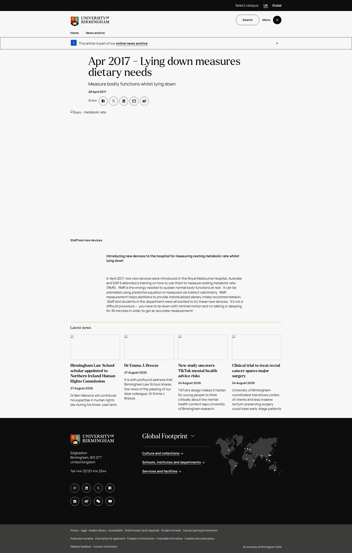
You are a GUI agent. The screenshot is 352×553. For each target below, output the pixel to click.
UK (265, 5)
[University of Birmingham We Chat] (98, 501)
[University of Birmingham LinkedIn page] (86, 488)
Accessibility (115, 530)
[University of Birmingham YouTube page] (110, 501)
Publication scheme (81, 538)
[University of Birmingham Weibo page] (86, 501)
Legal (84, 530)
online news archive (132, 43)
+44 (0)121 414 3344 (91, 471)
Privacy (74, 530)
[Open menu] (277, 20)
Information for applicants (110, 538)
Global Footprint (165, 436)
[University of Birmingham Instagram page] (74, 488)
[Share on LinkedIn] (123, 101)
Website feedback (80, 546)
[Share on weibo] (144, 101)
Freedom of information (141, 538)
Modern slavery (98, 530)
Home (74, 33)
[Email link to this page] (134, 101)
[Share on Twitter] (113, 101)
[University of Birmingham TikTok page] (74, 501)
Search (248, 20)
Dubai (277, 5)
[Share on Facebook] (103, 101)
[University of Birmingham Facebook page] (110, 488)
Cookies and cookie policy (199, 538)
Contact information (105, 546)
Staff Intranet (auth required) (142, 530)
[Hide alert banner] (277, 43)
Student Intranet (171, 530)
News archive (95, 33)
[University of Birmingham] (90, 20)
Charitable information (169, 538)
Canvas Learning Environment (200, 530)
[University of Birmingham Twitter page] (98, 488)
